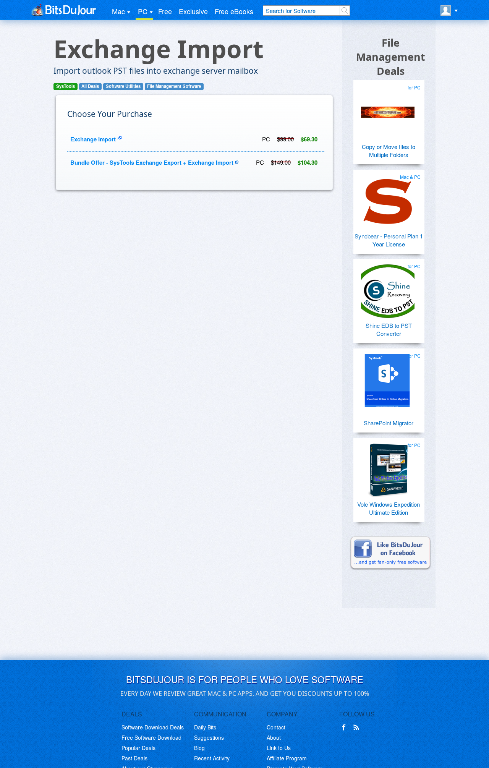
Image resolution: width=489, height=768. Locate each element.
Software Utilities (123, 86)
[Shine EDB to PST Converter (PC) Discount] (387, 288)
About (274, 737)
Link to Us (279, 748)
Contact (276, 727)
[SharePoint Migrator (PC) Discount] (387, 377)
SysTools (65, 86)
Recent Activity (212, 758)
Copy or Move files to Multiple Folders (388, 151)
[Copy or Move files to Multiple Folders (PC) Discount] (387, 109)
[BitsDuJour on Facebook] (345, 727)
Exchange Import (93, 139)
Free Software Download (151, 737)
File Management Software (174, 86)
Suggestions (209, 737)
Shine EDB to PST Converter (389, 329)
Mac (118, 11)
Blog (199, 748)
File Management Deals (390, 57)
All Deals (90, 86)
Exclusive (193, 11)
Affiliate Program (287, 758)
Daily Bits (205, 727)
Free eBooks (234, 11)
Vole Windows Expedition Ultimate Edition (388, 508)
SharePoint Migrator (388, 423)
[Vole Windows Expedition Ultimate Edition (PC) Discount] (387, 467)
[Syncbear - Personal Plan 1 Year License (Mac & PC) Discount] (387, 198)
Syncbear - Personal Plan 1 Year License (389, 240)
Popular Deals (138, 748)
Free (165, 11)
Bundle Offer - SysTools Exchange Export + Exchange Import (151, 162)
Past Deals (134, 758)
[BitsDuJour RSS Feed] (357, 727)
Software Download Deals (152, 727)
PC (142, 11)
